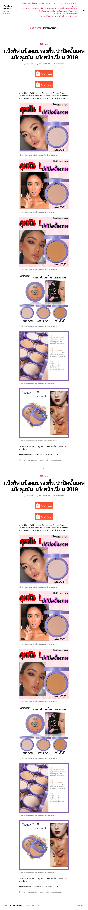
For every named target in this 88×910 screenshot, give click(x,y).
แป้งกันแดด (29, 460)
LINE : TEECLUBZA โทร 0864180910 (65, 3)
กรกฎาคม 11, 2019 (45, 496)
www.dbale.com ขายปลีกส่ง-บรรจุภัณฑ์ (64, 13)
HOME (24, 3)
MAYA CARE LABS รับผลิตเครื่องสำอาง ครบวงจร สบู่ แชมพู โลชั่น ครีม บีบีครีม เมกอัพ (49, 8)
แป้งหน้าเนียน (58, 460)
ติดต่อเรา (48, 3)
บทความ (74, 6)
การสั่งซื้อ (41, 3)
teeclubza (31, 64)
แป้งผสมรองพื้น (44, 460)
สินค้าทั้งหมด (32, 3)
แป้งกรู (23, 460)
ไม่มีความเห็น (60, 64)
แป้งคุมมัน (36, 460)
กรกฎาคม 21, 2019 (45, 64)
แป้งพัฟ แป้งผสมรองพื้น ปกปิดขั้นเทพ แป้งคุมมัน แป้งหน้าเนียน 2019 (44, 54)
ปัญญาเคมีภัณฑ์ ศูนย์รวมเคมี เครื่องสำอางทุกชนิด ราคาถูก (58, 16)
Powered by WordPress (31, 905)
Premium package (7, 7)
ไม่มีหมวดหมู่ (44, 44)
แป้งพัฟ (52, 460)
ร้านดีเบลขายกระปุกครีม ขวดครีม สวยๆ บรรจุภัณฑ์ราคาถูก (58, 11)
